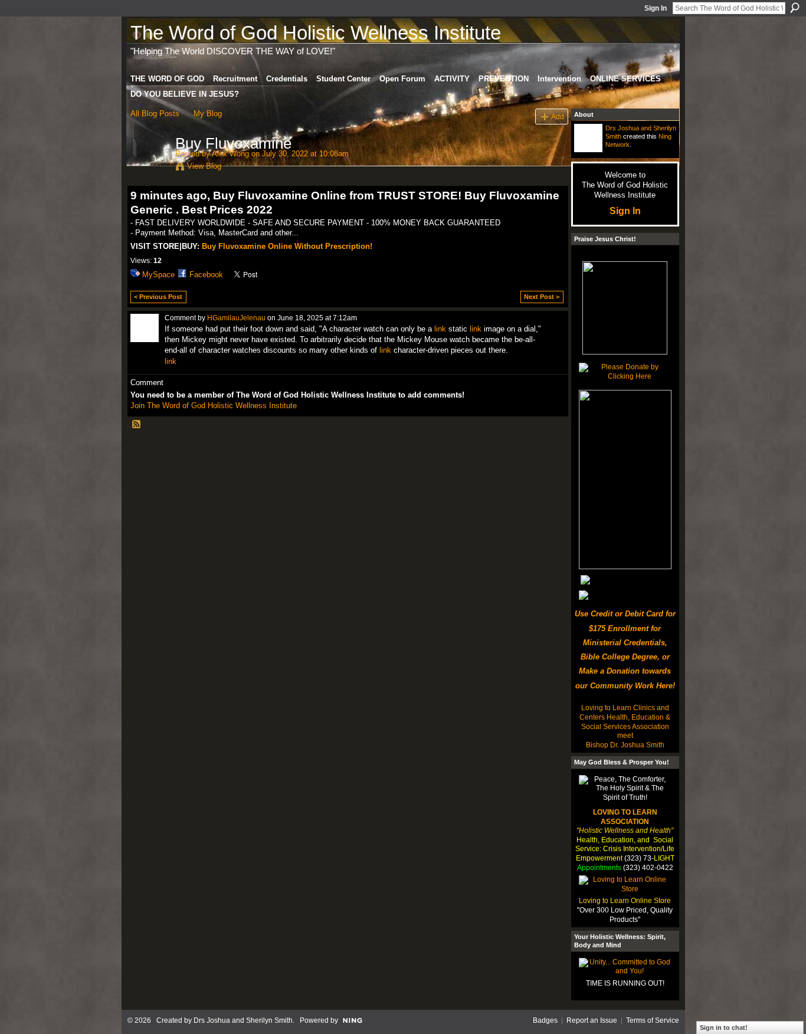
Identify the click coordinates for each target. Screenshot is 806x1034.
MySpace (158, 274)
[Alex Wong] (149, 168)
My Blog (208, 113)
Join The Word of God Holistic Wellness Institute (213, 405)
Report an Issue (591, 1020)
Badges (545, 1020)
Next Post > (541, 296)
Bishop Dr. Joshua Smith (625, 745)
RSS (137, 424)
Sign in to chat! (724, 1027)
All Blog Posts (154, 113)
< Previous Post (158, 296)
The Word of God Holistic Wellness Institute (315, 33)
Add (557, 116)
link (440, 328)
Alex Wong (230, 153)
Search (795, 7)
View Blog (204, 166)
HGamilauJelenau (236, 318)
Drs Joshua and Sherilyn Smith (243, 1020)
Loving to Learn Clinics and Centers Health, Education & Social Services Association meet (624, 722)
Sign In (655, 8)
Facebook (206, 274)
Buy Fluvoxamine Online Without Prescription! (287, 246)
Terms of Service (652, 1020)
